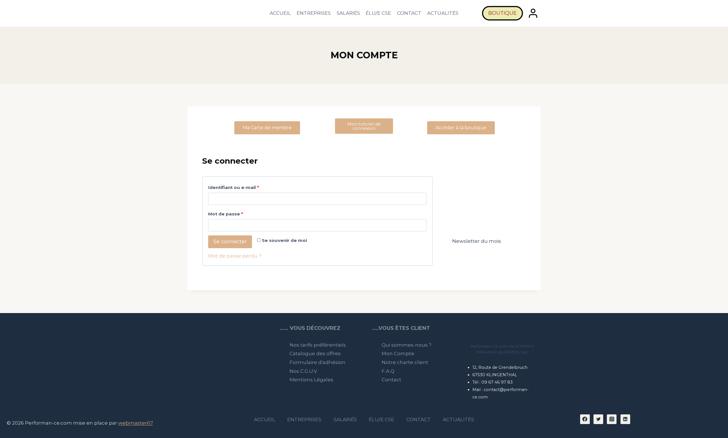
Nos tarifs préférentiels (317, 345)
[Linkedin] (625, 419)
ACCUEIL (280, 13)
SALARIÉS (348, 13)
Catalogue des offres (315, 353)
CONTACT (409, 13)
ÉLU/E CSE (378, 13)
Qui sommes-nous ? (406, 345)
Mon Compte (398, 353)
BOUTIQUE (502, 13)
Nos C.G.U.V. (303, 371)
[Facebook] (585, 419)
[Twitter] (598, 419)
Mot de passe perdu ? (234, 256)
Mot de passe (239, 213)
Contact (391, 380)
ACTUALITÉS (442, 13)
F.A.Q (388, 371)
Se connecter (230, 241)
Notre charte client (405, 362)
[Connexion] (533, 13)
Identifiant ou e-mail (247, 186)
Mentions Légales (311, 380)
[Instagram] (612, 419)
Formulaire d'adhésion (317, 362)
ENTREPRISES (314, 13)
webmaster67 (135, 423)
